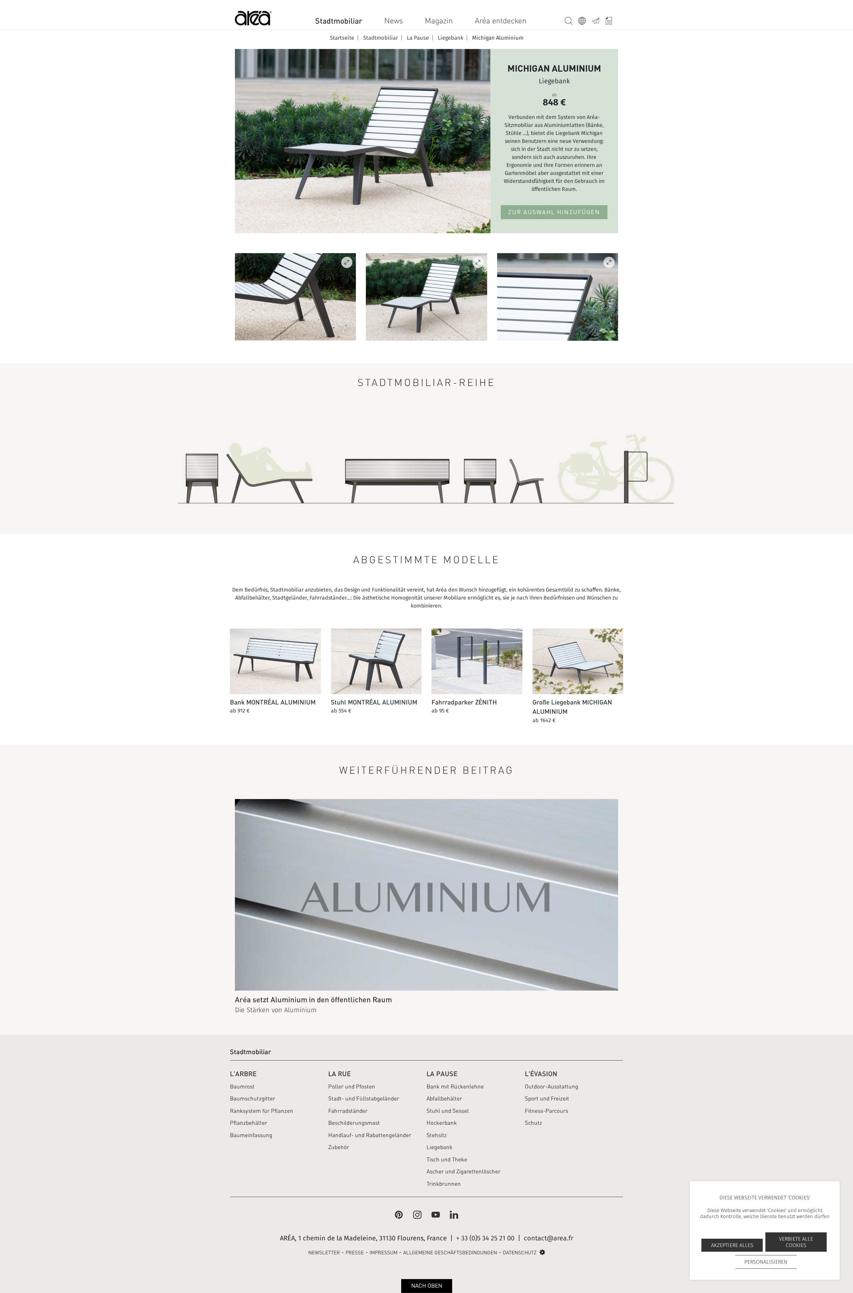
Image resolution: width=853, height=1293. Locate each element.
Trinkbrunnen (443, 1183)
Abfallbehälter (444, 1098)
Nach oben (426, 1285)
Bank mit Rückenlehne (455, 1086)
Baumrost (242, 1086)
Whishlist (611, 19)
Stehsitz (436, 1135)
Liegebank (439, 1147)
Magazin (439, 20)
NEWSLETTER (324, 1253)
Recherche (571, 19)
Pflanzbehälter (248, 1122)
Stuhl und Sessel (447, 1110)
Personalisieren (765, 1262)
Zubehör (338, 1147)
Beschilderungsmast (354, 1122)
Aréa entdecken (500, 20)
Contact (598, 19)
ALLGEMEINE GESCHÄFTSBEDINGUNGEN (450, 1253)
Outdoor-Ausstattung (551, 1086)
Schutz (533, 1122)
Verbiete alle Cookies (796, 1242)
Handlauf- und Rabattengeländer (369, 1135)
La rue (339, 1074)
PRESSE (355, 1253)
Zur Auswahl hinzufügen (554, 212)
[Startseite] (253, 19)
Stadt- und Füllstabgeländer (363, 1098)
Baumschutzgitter (252, 1098)
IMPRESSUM (384, 1253)
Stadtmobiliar (338, 20)
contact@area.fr (548, 1238)
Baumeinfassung (251, 1135)
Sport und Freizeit (547, 1098)
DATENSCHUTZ (519, 1253)
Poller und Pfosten (351, 1086)
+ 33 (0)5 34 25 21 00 (485, 1238)
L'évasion (541, 1074)
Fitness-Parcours (546, 1110)
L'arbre (243, 1074)
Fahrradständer (348, 1110)
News (393, 20)
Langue (584, 19)
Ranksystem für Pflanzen (261, 1110)
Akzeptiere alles (732, 1245)
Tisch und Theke (446, 1159)
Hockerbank (441, 1122)
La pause (441, 1074)
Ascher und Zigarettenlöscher (463, 1171)
